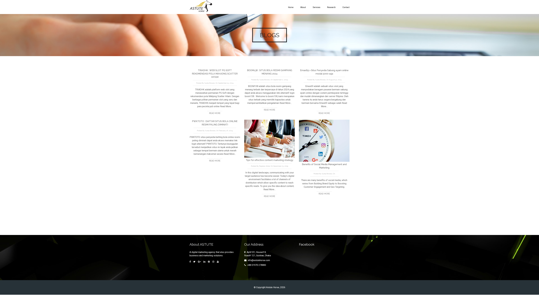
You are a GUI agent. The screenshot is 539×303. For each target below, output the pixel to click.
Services (316, 7)
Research (331, 7)
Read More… (226, 106)
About (303, 7)
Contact (346, 7)
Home (291, 7)
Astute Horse (272, 287)
